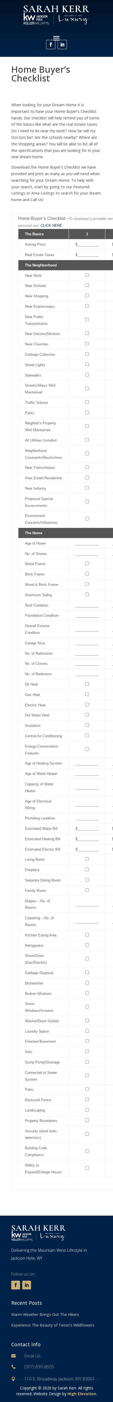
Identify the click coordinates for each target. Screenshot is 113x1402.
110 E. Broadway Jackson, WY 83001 (59, 1379)
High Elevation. (82, 1393)
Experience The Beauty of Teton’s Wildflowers (52, 1325)
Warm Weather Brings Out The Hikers (45, 1314)
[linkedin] (62, 44)
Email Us (32, 1356)
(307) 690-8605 (39, 1367)
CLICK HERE (51, 226)
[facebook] (50, 44)
